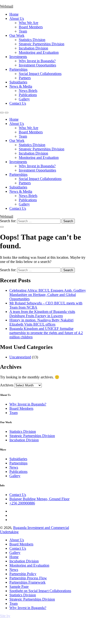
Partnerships (18, 69)
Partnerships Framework (27, 582)
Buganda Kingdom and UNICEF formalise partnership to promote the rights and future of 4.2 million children (46, 333)
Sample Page (19, 587)
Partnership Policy (22, 574)
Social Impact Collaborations (40, 74)
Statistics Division (32, 40)
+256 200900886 (22, 503)
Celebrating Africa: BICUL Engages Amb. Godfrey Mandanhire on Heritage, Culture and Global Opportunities (47, 294)
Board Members (31, 27)
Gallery (24, 99)
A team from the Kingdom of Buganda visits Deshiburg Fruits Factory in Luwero (42, 314)
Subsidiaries (18, 82)
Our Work (16, 35)
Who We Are (28, 23)
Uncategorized (20, 357)
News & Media (20, 86)
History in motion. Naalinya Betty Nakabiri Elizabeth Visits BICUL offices (41, 322)
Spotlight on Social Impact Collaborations (40, 591)
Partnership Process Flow (28, 578)
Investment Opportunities (37, 65)
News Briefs (28, 91)
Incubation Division (33, 48)
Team (23, 31)
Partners (25, 78)
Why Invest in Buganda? (37, 61)
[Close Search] (2, 227)
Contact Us (17, 103)
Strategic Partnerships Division (41, 44)
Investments (18, 57)
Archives (6, 385)
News (13, 467)
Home (14, 14)
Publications (28, 95)
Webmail (6, 6)
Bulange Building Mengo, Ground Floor (39, 499)
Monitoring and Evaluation (39, 52)
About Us (16, 18)
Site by (5, 616)
